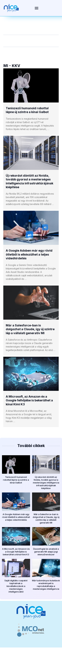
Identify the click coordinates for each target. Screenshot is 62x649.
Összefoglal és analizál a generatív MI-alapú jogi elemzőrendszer (46, 552)
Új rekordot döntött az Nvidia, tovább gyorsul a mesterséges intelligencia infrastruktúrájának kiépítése (46, 483)
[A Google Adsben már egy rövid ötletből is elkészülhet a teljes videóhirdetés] (31, 228)
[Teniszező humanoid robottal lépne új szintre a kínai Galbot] (31, 85)
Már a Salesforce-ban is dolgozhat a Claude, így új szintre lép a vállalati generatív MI (30, 329)
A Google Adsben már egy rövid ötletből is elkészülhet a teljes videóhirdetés (29, 254)
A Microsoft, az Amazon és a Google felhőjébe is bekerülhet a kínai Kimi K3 (29, 400)
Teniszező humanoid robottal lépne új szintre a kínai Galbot (16, 480)
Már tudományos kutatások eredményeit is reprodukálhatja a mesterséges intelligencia (46, 584)
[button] (37, 8)
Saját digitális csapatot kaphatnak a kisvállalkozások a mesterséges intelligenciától (15, 586)
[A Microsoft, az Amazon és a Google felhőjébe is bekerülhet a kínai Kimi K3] (31, 374)
